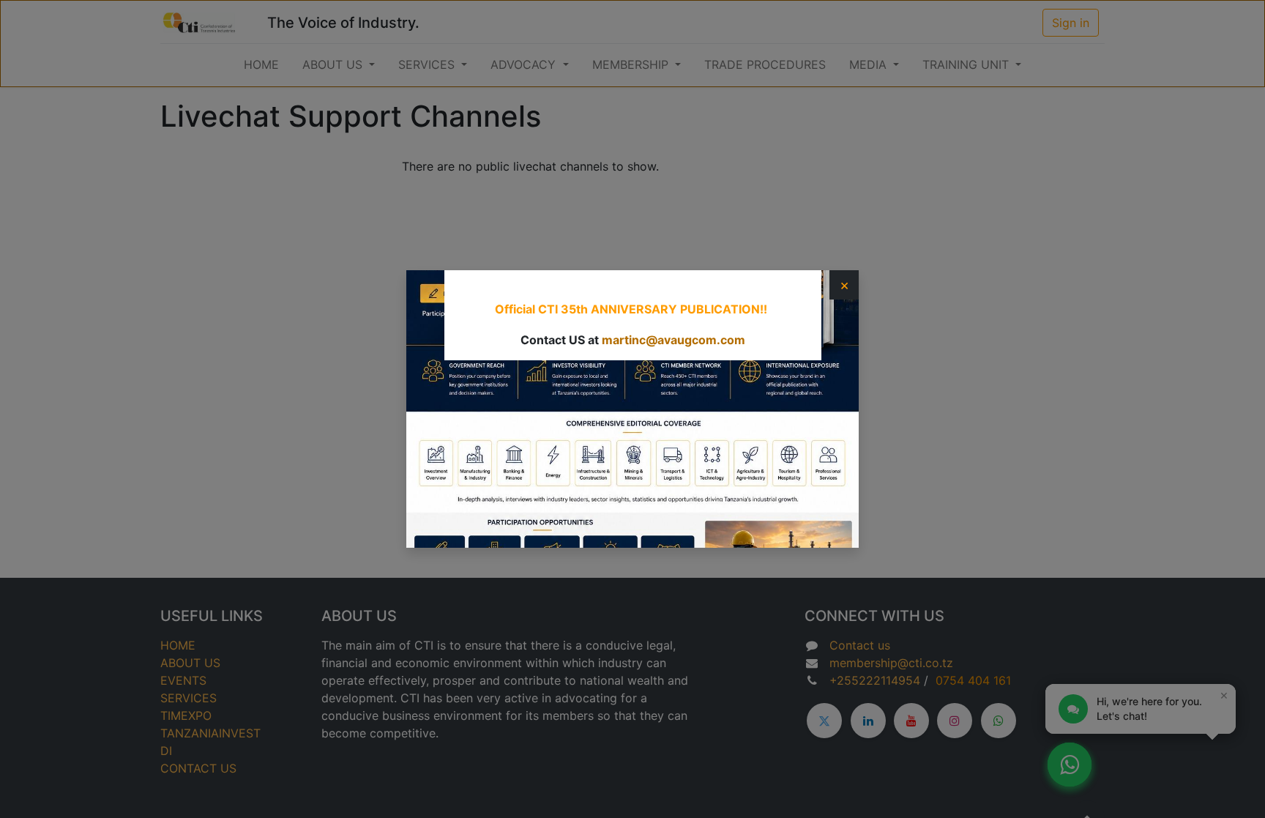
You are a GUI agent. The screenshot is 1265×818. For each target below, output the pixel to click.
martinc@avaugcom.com (673, 339)
